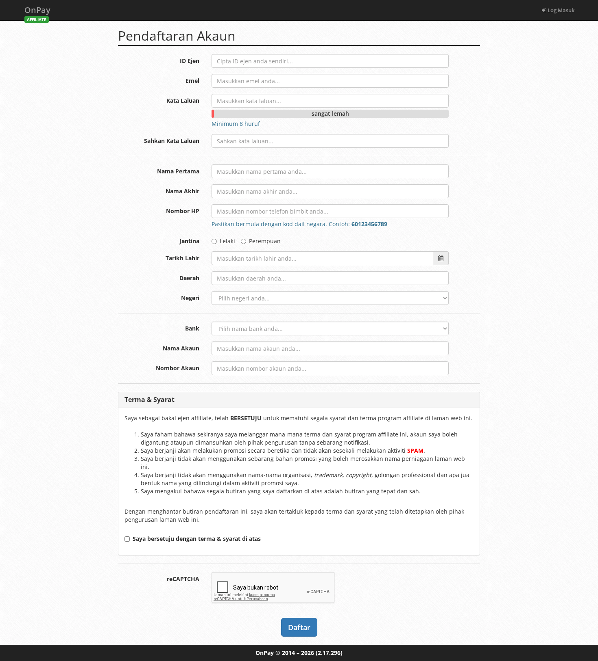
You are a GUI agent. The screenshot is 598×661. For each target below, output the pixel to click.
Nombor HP (182, 211)
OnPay (37, 12)
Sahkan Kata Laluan (171, 141)
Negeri (190, 298)
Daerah (189, 278)
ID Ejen (189, 61)
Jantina (189, 241)
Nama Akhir (182, 191)
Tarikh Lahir (182, 258)
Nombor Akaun (177, 368)
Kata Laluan (182, 100)
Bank (192, 328)
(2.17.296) (329, 653)
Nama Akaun (181, 348)
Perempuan (265, 241)
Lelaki (227, 241)
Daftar (299, 627)
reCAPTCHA (183, 579)
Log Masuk (560, 10)
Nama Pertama (178, 171)
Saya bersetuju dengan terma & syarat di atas (197, 538)
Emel (192, 80)
